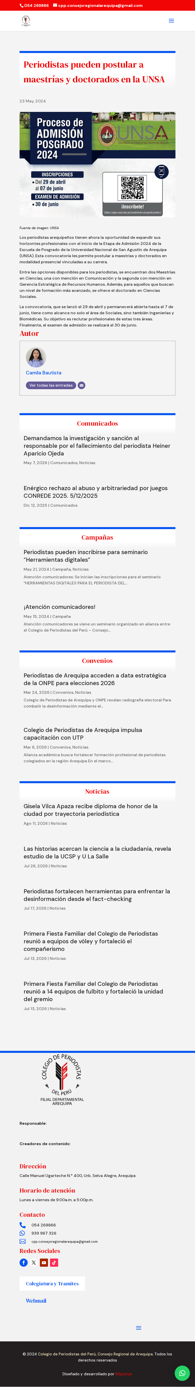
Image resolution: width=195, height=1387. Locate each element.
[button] (182, 1373)
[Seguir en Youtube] (44, 1263)
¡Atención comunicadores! (59, 607)
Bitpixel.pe (123, 1374)
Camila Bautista (43, 373)
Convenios (63, 692)
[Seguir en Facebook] (24, 1263)
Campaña (61, 569)
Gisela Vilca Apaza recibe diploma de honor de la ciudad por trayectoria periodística (91, 810)
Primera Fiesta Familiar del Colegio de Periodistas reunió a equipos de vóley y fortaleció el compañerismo (91, 941)
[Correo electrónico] (81, 385)
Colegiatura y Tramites (52, 1283)
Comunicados (63, 462)
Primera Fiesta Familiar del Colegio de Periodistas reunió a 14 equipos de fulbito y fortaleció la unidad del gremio (93, 991)
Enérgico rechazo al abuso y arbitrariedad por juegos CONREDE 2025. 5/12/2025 (96, 492)
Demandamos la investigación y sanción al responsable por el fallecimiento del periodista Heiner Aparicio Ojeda (97, 445)
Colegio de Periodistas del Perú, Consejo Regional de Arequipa (95, 1354)
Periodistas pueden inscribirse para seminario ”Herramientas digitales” (86, 556)
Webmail (36, 1300)
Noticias (87, 462)
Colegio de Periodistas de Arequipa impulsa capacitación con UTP (83, 733)
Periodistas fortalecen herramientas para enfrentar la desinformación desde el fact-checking (97, 895)
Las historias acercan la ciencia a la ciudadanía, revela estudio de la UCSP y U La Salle (97, 852)
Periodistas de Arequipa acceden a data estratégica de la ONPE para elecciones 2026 (95, 679)
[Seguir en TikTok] (54, 1263)
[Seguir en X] (34, 1263)
